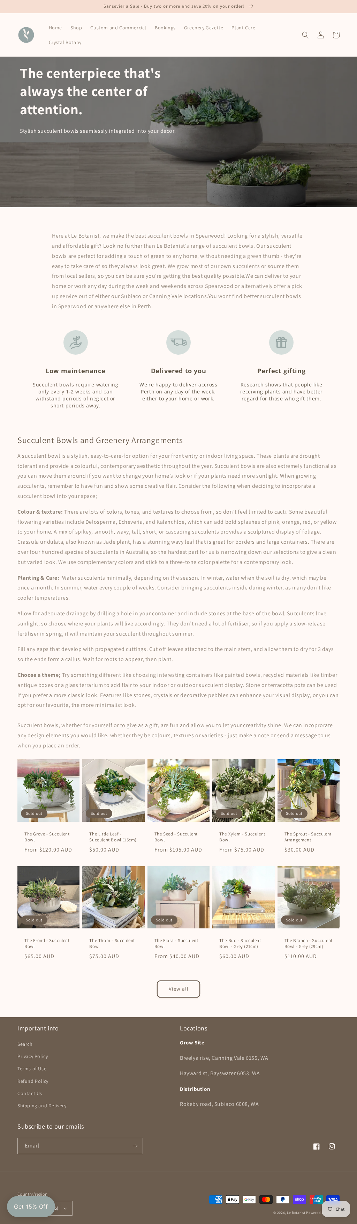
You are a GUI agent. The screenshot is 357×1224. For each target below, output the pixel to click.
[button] (305, 35)
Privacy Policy (32, 1056)
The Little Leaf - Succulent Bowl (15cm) (113, 837)
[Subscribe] (135, 1146)
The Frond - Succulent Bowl (47, 943)
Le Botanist (296, 1212)
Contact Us (29, 1093)
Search (25, 1044)
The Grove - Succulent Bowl (47, 837)
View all (179, 988)
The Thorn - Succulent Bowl (112, 943)
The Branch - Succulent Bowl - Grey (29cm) (308, 943)
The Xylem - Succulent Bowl (242, 837)
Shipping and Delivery (42, 1105)
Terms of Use (31, 1068)
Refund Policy (32, 1081)
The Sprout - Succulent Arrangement (308, 837)
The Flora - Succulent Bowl (176, 943)
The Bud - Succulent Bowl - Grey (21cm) (240, 943)
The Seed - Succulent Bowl (176, 837)
